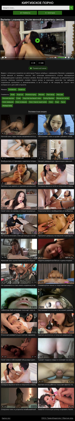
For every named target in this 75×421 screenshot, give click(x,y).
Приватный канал (39, 68)
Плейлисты (26, 13)
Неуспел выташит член (32, 98)
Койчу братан (48, 98)
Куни (63, 102)
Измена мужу (31, 94)
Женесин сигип (63, 98)
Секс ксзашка (21, 102)
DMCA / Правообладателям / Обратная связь (57, 418)
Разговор (50, 94)
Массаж (60, 94)
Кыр (57, 102)
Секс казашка (8, 102)
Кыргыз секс (6, 418)
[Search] (71, 8)
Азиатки (21, 89)
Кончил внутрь (8, 98)
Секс (51, 102)
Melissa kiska (7, 106)
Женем (41, 94)
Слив (18, 98)
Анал (12, 94)
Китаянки (12, 89)
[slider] (27, 57)
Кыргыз (20, 94)
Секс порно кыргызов (37, 102)
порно (37, 3)
